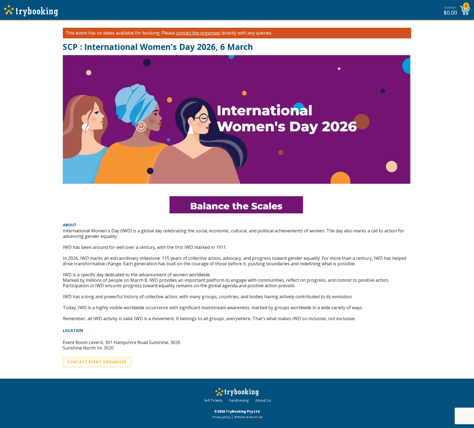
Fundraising (239, 400)
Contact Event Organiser (97, 361)
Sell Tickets (213, 400)
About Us (263, 400)
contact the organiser (198, 33)
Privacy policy (221, 417)
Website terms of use (248, 417)
